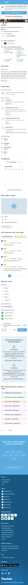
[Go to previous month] (19, 166)
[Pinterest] (9, 573)
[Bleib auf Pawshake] (14, 330)
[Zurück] (6, 275)
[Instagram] (5, 573)
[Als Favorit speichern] (26, 2)
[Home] (1, 430)
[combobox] (14, 162)
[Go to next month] (22, 166)
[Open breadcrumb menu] (5, 430)
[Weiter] (21, 275)
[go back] (1, 2)
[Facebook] (2, 573)
